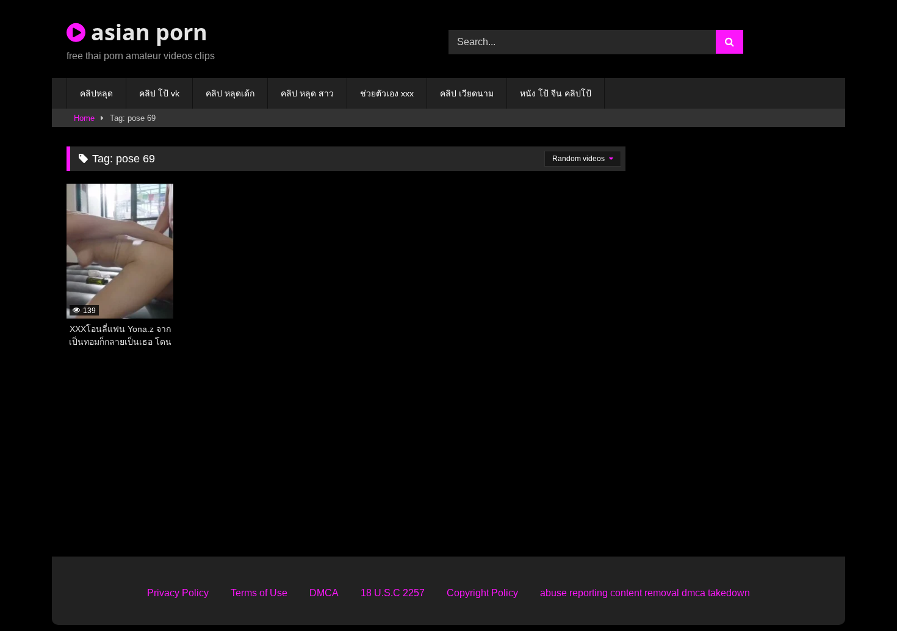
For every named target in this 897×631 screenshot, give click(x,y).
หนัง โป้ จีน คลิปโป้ (555, 93)
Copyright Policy (482, 593)
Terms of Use (259, 593)
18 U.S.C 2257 (393, 593)
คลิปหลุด (96, 93)
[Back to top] (859, 595)
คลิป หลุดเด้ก (230, 93)
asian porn (146, 32)
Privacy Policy (178, 593)
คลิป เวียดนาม (467, 93)
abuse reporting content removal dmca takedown (645, 593)
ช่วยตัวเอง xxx (387, 93)
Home (84, 118)
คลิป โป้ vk (159, 93)
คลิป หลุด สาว (307, 93)
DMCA (324, 593)
